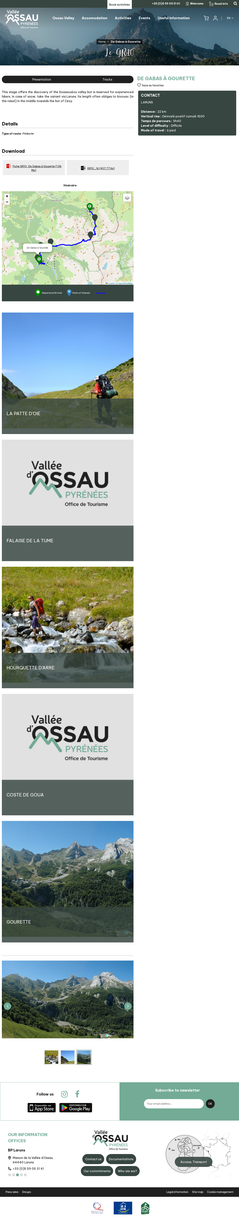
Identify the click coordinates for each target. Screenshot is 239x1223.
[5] (25, 1174)
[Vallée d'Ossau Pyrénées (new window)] (42, 1107)
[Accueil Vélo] (145, 1208)
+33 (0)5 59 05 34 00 (29, 1168)
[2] (13, 1174)
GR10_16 (101, 168)
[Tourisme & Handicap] (123, 1208)
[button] (206, 18)
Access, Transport (193, 1162)
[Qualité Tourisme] (97, 1208)
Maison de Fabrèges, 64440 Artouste (33, 1160)
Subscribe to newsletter (177, 1090)
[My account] (215, 18)
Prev (7, 1006)
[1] (9, 1174)
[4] (21, 1174)
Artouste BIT (19, 1150)
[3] (17, 1174)
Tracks (107, 79)
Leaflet (111, 283)
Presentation (41, 79)
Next (128, 1006)
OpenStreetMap (125, 283)
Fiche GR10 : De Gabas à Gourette (37, 168)
